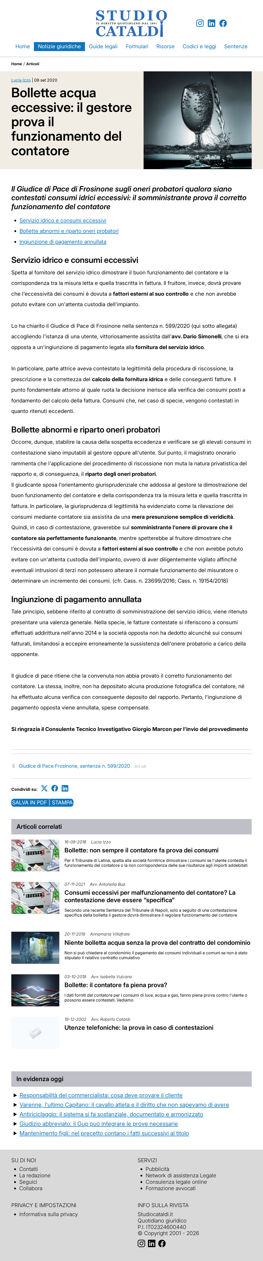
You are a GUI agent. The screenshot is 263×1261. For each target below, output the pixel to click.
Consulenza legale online (176, 1182)
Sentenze (236, 46)
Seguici (28, 1182)
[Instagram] (200, 23)
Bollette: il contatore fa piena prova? (115, 985)
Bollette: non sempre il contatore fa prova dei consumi (141, 850)
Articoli (32, 64)
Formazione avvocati (171, 1188)
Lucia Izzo (21, 80)
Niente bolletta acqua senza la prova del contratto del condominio (157, 942)
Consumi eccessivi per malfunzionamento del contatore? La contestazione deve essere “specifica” (150, 896)
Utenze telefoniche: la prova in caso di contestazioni (138, 1027)
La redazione (35, 1175)
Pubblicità (157, 1169)
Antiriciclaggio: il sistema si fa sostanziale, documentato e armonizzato (111, 1114)
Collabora (30, 1188)
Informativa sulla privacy (48, 1214)
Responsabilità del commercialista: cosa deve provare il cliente (101, 1095)
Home (22, 46)
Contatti (28, 1169)
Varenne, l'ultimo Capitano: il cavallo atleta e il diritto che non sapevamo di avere (124, 1104)
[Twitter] (44, 788)
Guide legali (103, 46)
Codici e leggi (199, 46)
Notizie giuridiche (59, 46)
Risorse (165, 46)
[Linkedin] (211, 23)
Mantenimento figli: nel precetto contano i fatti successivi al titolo (104, 1133)
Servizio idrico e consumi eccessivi (63, 220)
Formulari (137, 46)
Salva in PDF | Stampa (42, 802)
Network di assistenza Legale (181, 1175)
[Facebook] (223, 23)
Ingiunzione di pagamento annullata (63, 241)
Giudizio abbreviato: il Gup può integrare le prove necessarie (99, 1123)
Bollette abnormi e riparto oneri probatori (69, 231)
